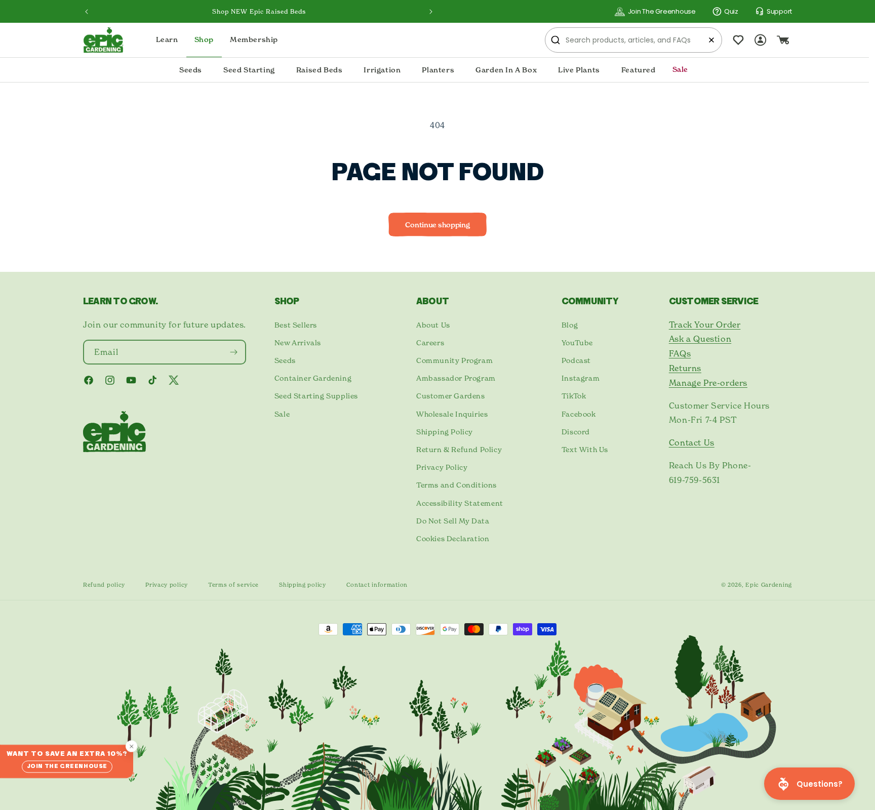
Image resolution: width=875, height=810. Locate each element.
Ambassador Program (456, 378)
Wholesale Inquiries (452, 414)
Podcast (576, 360)
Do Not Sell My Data (452, 520)
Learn (167, 39)
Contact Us (691, 442)
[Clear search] (711, 40)
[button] (191, 70)
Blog (570, 324)
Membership (254, 39)
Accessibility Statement (459, 503)
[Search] (555, 40)
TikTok (574, 395)
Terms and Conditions (456, 484)
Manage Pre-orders (708, 383)
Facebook (579, 414)
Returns (685, 368)
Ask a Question (700, 339)
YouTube (577, 342)
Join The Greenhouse (662, 11)
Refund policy (104, 584)
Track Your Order (705, 324)
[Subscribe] (234, 352)
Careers (430, 342)
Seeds (285, 360)
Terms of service (233, 584)
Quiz (731, 11)
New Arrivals (297, 342)
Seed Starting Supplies (316, 395)
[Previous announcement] (86, 11)
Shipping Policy (444, 431)
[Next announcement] (431, 11)
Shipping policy (302, 584)
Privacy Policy (441, 467)
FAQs (680, 353)
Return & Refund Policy (459, 449)
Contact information (377, 584)
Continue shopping (437, 224)
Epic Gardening (768, 584)
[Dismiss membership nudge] (131, 746)
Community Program (454, 360)
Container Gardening (312, 378)
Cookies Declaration (452, 538)
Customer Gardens (450, 395)
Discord (576, 431)
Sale (282, 414)
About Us (433, 324)
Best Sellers (295, 324)
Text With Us (585, 449)
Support (779, 11)
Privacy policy (166, 584)
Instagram (581, 378)
